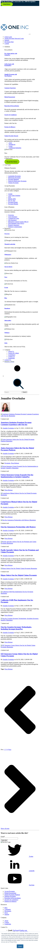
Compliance (11, 355)
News (5, 277)
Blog (5, 298)
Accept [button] (20, 946)
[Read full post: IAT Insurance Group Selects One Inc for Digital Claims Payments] (20, 647)
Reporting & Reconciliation (11, 106)
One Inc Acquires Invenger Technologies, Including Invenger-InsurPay (16, 628)
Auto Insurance (12, 216)
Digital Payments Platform (12, 894)
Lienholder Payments (14, 176)
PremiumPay (9, 64)
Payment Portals (13, 202)
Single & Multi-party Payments (17, 181)
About (6, 920)
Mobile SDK (12, 199)
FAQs (5, 343)
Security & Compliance (10, 114)
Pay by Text (11, 200)
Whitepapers (7, 254)
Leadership (11, 358)
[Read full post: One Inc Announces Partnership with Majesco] (18, 520)
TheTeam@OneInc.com (20, 930)
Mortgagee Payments (14, 177)
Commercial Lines (13, 218)
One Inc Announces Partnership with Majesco (18, 527)
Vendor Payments (13, 182)
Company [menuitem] (7, 350)
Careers (6, 922)
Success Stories (8, 266)
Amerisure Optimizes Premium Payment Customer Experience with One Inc (16, 424)
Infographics (7, 320)
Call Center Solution (14, 195)
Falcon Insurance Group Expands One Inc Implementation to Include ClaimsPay (17, 476)
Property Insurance (13, 225)
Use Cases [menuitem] (7, 165)
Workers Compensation (15, 227)
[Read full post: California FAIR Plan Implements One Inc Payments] (20, 593)
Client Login (8, 37)
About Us (11, 351)
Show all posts (5, 828)
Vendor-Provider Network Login (14, 38)
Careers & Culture (13, 353)
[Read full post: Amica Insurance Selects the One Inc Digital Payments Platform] (20, 441)
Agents (10, 194)
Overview (11, 215)
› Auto (10, 143)
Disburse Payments (10, 896)
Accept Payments (9, 891)
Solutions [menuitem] (7, 46)
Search (25, 392)
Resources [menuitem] (7, 228)
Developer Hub (9, 42)
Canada (6, 43)
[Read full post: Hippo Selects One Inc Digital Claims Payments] (19, 568)
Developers (7, 911)
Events (6, 287)
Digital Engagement (9, 97)
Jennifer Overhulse (8, 428)
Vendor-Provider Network (11, 136)
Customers (7, 909)
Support (6, 40)
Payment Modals (13, 204)
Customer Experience (10, 88)
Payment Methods (13, 179)
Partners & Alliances (9, 127)
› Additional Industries (14, 148)
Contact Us (11, 356)
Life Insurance (12, 220)
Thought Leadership (9, 244)
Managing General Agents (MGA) (18, 222)
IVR (9, 197)
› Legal (10, 146)
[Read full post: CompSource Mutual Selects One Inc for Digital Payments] (20, 495)
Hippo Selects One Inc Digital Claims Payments (19, 575)
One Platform (10, 75)
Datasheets (7, 308)
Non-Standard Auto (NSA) (16, 223)
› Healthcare (11, 144)
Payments (7, 463)
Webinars (6, 332)
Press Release (15, 463)
